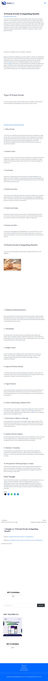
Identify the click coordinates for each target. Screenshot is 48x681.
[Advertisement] (24, 42)
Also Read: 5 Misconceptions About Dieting (14, 125)
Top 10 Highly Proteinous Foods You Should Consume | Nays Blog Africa (25, 540)
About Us (24, 665)
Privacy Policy (24, 668)
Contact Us (24, 667)
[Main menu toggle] (45, 3)
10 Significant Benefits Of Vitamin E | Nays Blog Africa (20, 536)
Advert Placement (24, 670)
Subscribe (41, 605)
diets (33, 410)
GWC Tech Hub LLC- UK (36, 676)
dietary (10, 63)
